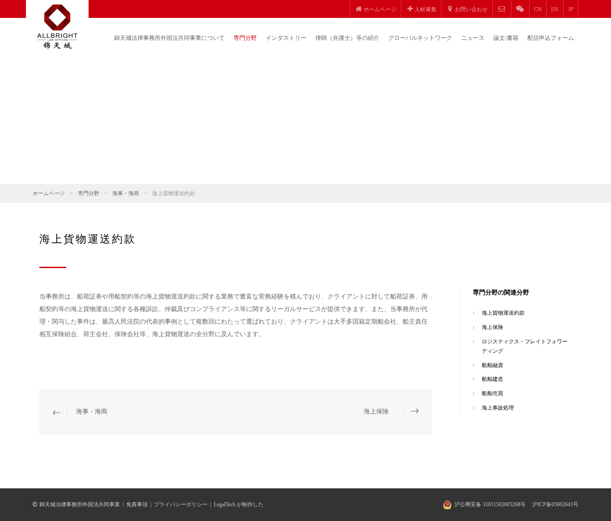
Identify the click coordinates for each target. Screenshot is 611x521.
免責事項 (137, 504)
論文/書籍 (505, 37)
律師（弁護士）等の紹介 (347, 37)
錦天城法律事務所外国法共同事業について (169, 37)
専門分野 (245, 37)
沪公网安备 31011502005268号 (490, 504)
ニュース (472, 37)
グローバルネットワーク (420, 37)
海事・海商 (125, 193)
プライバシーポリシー (181, 504)
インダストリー (286, 37)
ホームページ (49, 193)
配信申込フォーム (550, 37)
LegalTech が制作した (238, 504)
